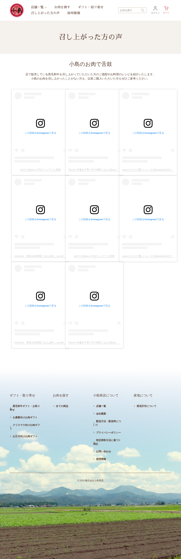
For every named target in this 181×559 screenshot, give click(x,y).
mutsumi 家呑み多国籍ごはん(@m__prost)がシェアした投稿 (48, 256)
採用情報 (101, 459)
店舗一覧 (101, 406)
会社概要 (101, 413)
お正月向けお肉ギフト (25, 436)
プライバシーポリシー (108, 432)
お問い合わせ (103, 451)
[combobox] (132, 10)
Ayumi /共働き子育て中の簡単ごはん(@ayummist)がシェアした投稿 (106, 169)
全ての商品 (62, 406)
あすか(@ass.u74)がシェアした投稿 (40, 169)
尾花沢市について (146, 406)
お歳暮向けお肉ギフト (25, 417)
